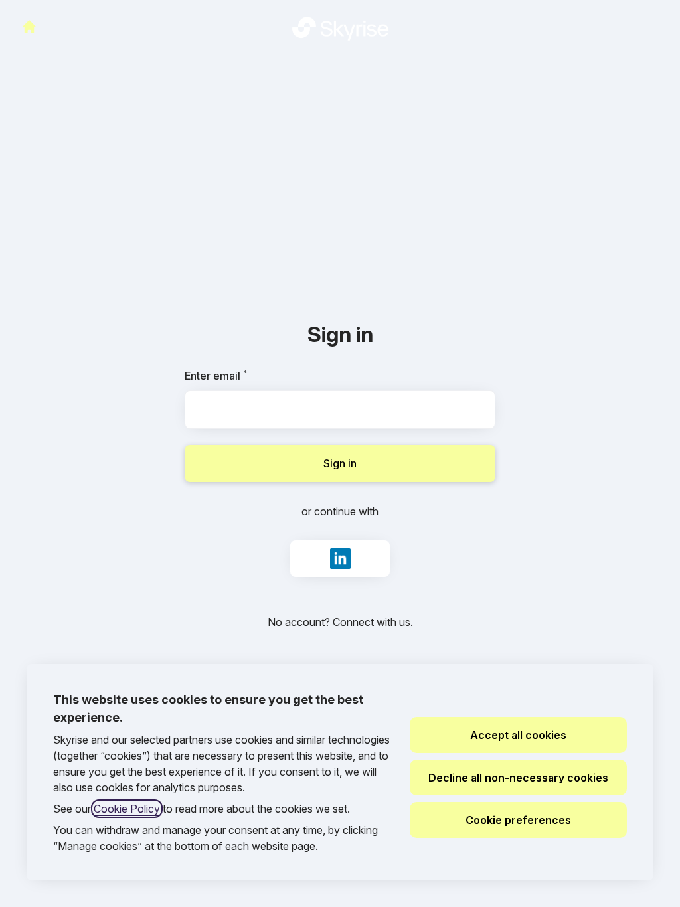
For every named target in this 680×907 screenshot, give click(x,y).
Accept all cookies (518, 735)
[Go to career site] (29, 27)
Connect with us (371, 622)
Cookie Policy (127, 808)
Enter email (239, 375)
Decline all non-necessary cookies (518, 777)
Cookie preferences (518, 820)
